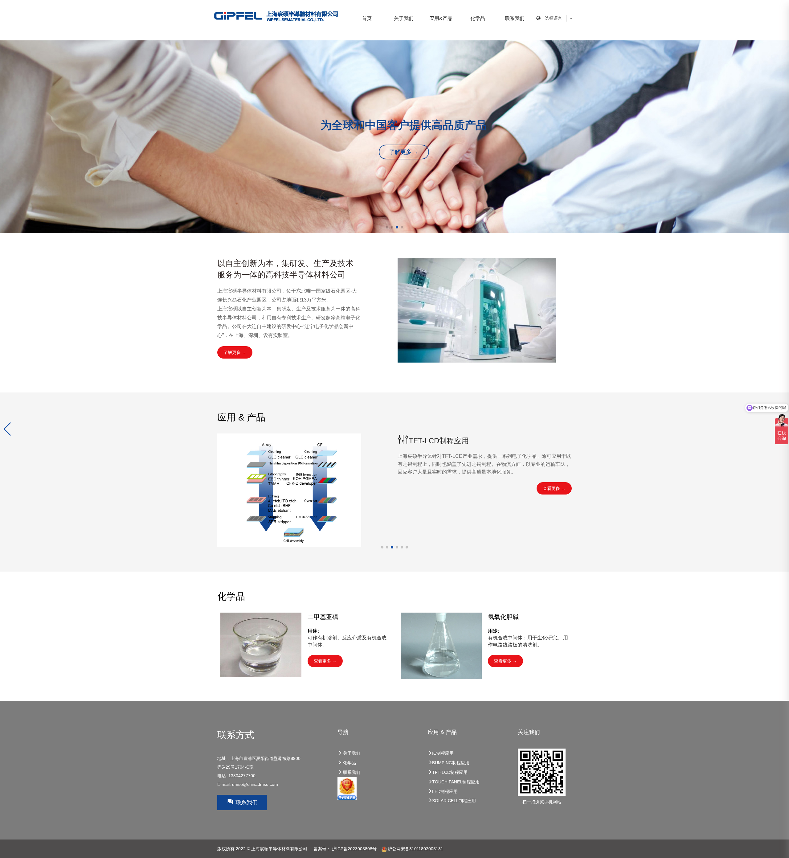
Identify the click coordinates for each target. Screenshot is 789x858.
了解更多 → (404, 152)
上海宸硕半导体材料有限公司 (279, 848)
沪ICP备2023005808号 (354, 848)
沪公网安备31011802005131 (414, 848)
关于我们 (404, 18)
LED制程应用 (445, 791)
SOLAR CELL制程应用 (454, 800)
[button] (7, 429)
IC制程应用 (443, 753)
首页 (367, 18)
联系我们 (515, 18)
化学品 (349, 762)
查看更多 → (554, 488)
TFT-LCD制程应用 (450, 772)
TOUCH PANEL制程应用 (456, 781)
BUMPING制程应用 (450, 762)
